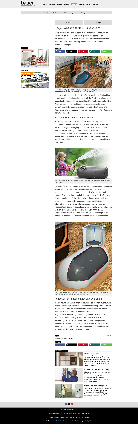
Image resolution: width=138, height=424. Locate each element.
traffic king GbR (88, 421)
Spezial (87, 417)
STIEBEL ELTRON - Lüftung (29, 67)
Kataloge (98, 22)
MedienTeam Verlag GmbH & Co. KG (66, 421)
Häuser (44, 4)
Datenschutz (70, 409)
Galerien (69, 22)
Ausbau (59, 4)
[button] (60, 51)
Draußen (66, 4)
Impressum (63, 409)
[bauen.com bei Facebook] (66, 404)
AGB (76, 409)
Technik (74, 4)
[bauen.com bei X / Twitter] (69, 404)
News (88, 4)
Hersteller (95, 4)
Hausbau (52, 4)
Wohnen (81, 4)
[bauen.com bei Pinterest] (72, 404)
